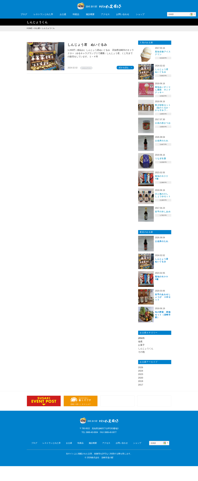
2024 (140, 371)
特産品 (76, 14)
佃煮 (140, 341)
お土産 (63, 14)
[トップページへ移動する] (99, 420)
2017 (140, 384)
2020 (140, 378)
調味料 (141, 338)
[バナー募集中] (117, 401)
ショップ (140, 14)
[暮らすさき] (80, 401)
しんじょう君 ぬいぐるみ (87, 44)
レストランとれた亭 (43, 14)
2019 (140, 381)
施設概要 (90, 14)
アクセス (105, 14)
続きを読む (124, 67)
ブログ (24, 14)
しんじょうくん (86, 68)
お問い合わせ (122, 14)
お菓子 (141, 345)
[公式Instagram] (44, 401)
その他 (141, 352)
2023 (140, 374)
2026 (140, 367)
